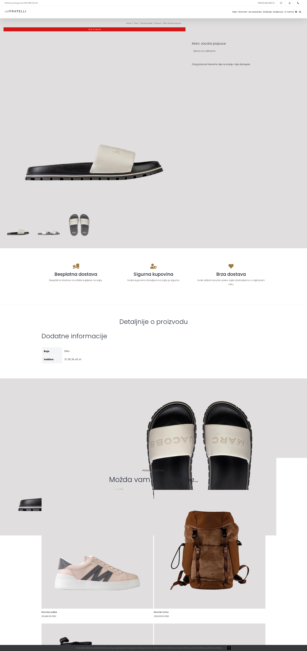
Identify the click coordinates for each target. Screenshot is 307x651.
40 (76, 359)
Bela (66, 351)
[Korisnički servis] (281, 3)
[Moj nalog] (289, 3)
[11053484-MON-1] (97, 497)
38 (69, 359)
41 (80, 359)
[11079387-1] (210, 631)
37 (65, 359)
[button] (300, 11)
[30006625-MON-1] (210, 497)
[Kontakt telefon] (298, 3)
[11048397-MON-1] (97, 631)
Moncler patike (49, 612)
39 (72, 359)
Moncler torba (161, 612)
